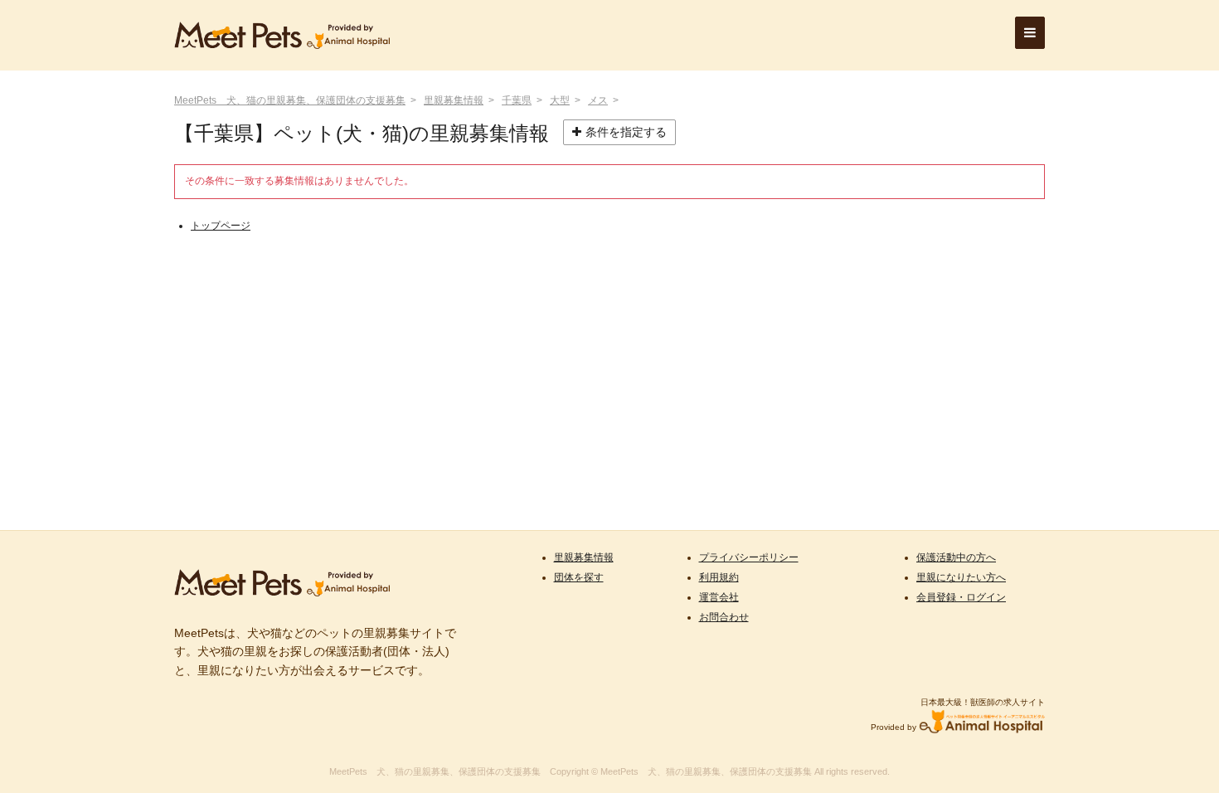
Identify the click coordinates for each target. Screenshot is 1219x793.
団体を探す (579, 577)
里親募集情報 (453, 100)
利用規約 (719, 577)
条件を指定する (626, 132)
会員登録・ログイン (961, 597)
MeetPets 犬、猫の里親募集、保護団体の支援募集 (290, 100)
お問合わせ (724, 617)
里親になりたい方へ (961, 577)
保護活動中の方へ (956, 557)
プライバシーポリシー (749, 557)
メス (598, 100)
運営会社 (719, 597)
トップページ (220, 225)
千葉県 (517, 100)
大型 (560, 100)
